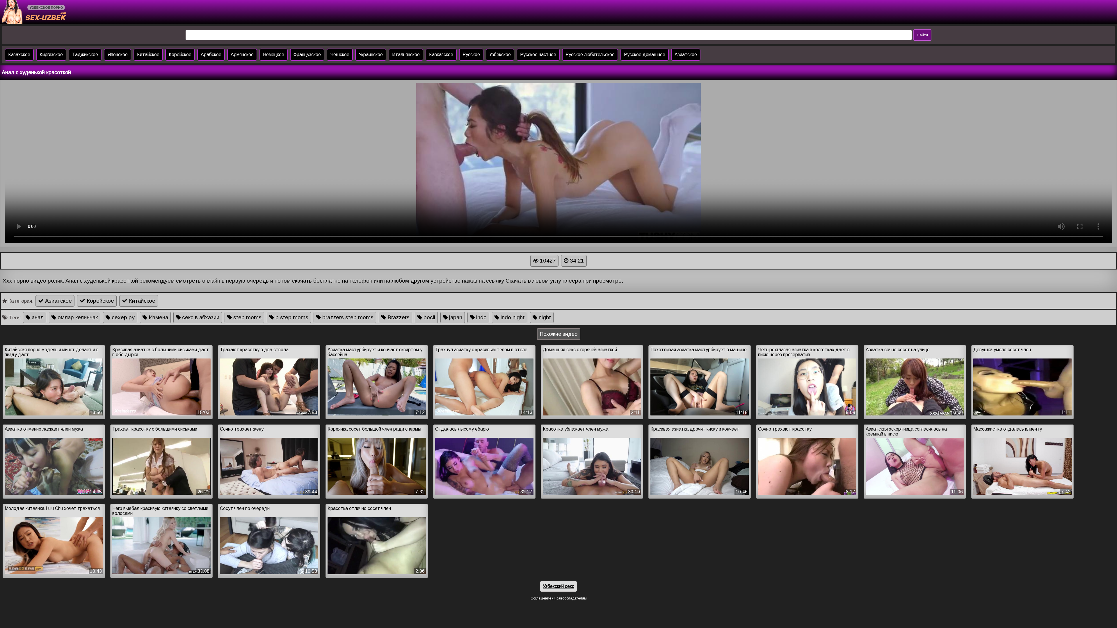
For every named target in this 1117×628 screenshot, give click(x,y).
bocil (428, 317)
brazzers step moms (347, 317)
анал (37, 317)
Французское (307, 54)
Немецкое (273, 54)
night (544, 317)
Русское (471, 54)
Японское (117, 54)
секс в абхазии (200, 317)
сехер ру (122, 317)
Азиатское (686, 54)
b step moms (291, 317)
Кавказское (441, 54)
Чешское (339, 54)
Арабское (211, 54)
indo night (512, 317)
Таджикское (85, 54)
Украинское (371, 54)
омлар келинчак (77, 317)
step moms (247, 317)
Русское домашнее (644, 54)
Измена (157, 317)
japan (455, 317)
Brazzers (398, 317)
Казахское (19, 54)
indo (481, 317)
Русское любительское (590, 54)
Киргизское (51, 54)
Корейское (180, 54)
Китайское (148, 54)
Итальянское (406, 54)
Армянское (242, 54)
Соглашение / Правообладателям (559, 598)
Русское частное (538, 54)
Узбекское (500, 54)
